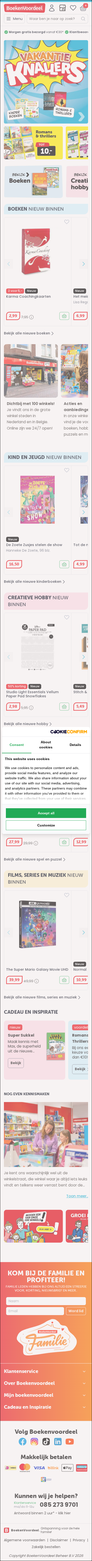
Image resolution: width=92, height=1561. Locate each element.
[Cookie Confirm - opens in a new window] (68, 732)
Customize (46, 825)
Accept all (46, 813)
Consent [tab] (17, 745)
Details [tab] (75, 745)
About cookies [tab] (46, 744)
